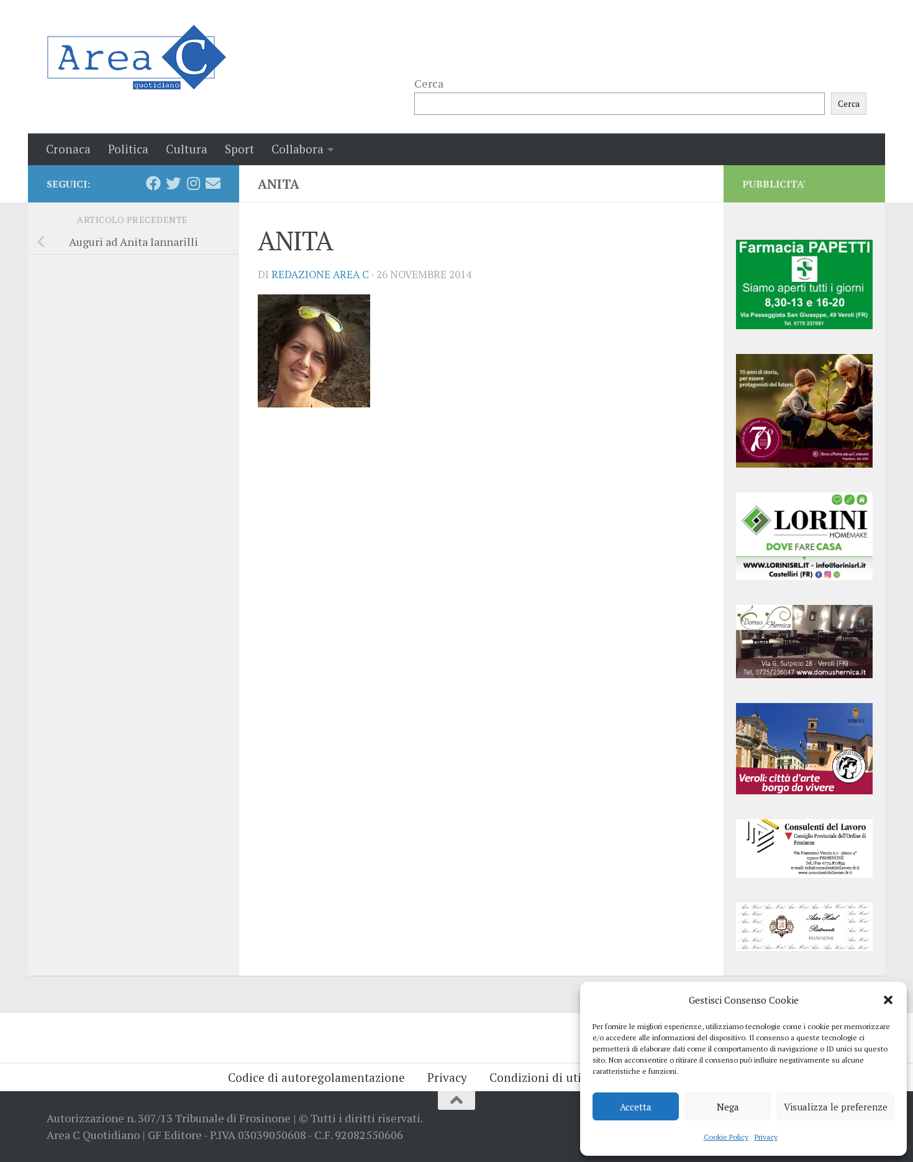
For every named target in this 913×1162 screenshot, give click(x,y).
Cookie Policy (726, 1137)
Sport (239, 149)
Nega (728, 1107)
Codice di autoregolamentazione (316, 1077)
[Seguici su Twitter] (173, 183)
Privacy (766, 1137)
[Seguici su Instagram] (193, 183)
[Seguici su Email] (213, 183)
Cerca (428, 83)
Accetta (636, 1107)
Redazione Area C (320, 274)
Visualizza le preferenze (836, 1107)
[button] (888, 1000)
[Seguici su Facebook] (153, 183)
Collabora (297, 149)
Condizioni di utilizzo (548, 1077)
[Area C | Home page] (136, 57)
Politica (128, 149)
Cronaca (68, 149)
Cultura (186, 149)
